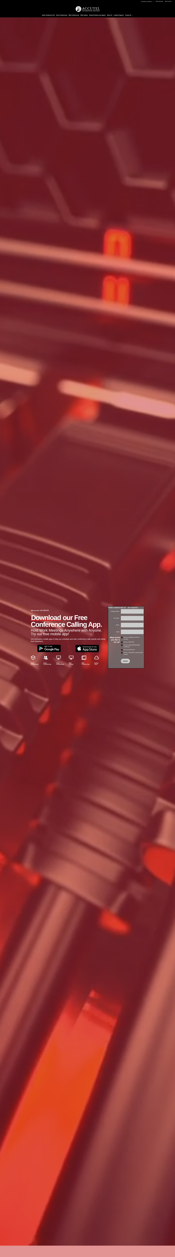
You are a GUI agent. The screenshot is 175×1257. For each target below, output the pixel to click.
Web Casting (84, 15)
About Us (109, 15)
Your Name (116, 618)
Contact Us (128, 15)
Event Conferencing (61, 15)
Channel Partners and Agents (97, 15)
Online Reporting (159, 1)
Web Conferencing (74, 15)
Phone (118, 625)
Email (118, 632)
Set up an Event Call (129, 649)
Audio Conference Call (48, 15)
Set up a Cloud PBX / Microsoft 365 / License (133, 653)
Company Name (115, 611)
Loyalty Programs (119, 15)
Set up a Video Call (129, 642)
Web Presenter (168, 1)
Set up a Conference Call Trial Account (131, 638)
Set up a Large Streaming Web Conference (132, 645)
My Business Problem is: (146, 1)
